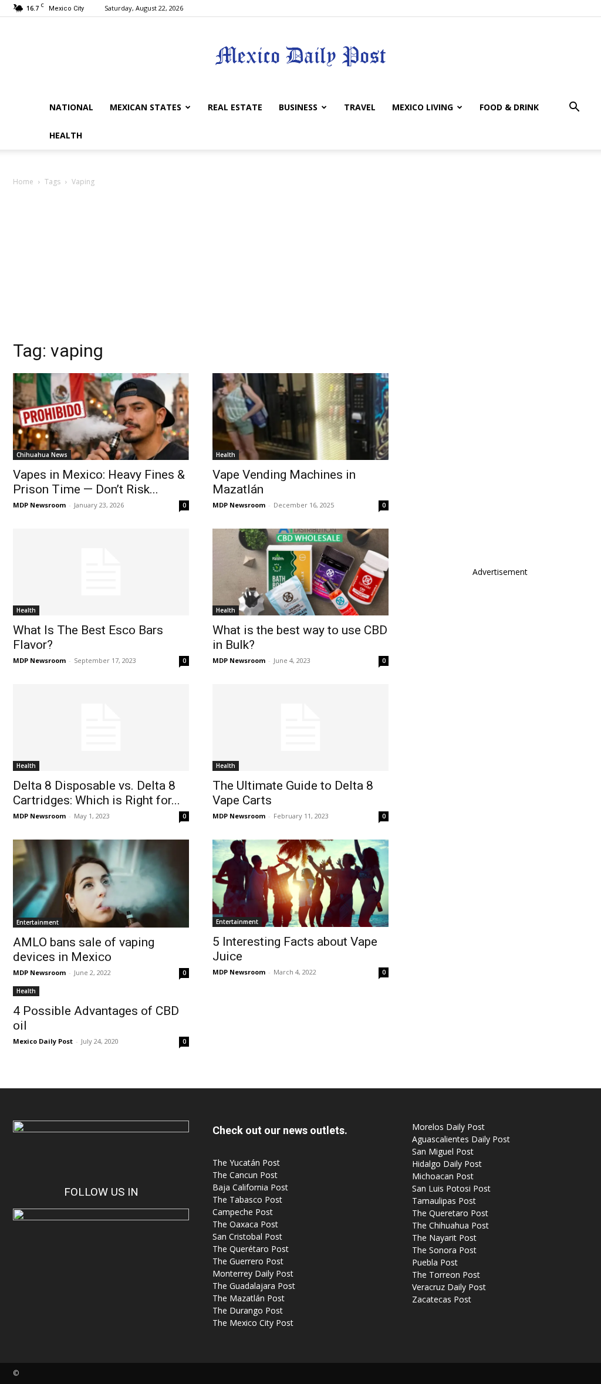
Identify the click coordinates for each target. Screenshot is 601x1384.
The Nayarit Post (444, 1237)
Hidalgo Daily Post (447, 1163)
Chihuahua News (41, 455)
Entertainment (37, 922)
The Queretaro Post (450, 1213)
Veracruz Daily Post (449, 1286)
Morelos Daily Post (448, 1126)
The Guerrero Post (247, 1261)
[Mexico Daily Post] (300, 56)
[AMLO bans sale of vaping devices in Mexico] (101, 884)
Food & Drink (509, 107)
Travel (360, 107)
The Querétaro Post (250, 1248)
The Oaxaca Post (245, 1224)
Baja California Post (250, 1187)
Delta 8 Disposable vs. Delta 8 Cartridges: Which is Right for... (96, 793)
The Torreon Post (446, 1274)
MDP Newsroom (39, 504)
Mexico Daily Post (43, 1041)
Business (298, 107)
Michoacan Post (443, 1176)
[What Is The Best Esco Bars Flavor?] (101, 572)
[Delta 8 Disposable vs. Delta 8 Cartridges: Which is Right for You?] (101, 727)
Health (65, 135)
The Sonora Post (444, 1250)
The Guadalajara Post (253, 1285)
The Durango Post (247, 1310)
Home (23, 182)
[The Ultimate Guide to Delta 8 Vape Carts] (300, 727)
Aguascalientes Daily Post (461, 1139)
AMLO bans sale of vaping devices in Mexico (83, 949)
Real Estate (235, 107)
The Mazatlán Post (248, 1298)
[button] (574, 108)
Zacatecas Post (441, 1299)
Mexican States (145, 107)
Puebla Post (435, 1262)
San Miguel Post (443, 1151)
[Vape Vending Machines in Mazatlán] (300, 416)
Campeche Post (242, 1211)
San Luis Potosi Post (451, 1188)
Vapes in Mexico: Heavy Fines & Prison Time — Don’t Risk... (99, 482)
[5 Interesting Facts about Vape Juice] (300, 883)
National (71, 107)
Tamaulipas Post (444, 1200)
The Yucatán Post (246, 1162)
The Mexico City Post (252, 1322)
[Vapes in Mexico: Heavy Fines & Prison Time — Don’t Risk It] (101, 416)
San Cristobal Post (247, 1236)
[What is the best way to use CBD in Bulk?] (300, 572)
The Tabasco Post (247, 1199)
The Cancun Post (245, 1174)
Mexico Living (422, 107)
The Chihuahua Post (450, 1225)
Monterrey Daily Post (252, 1273)
